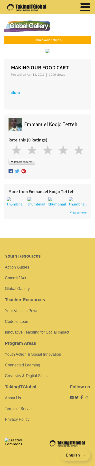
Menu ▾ (73, 26)
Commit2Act (15, 278)
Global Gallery (27, 26)
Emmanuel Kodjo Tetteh (50, 124)
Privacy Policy (17, 419)
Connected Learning (22, 365)
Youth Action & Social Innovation (33, 354)
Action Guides (17, 267)
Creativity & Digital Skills (26, 376)
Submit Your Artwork (47, 40)
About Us (13, 398)
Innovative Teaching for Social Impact (37, 332)
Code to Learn (17, 321)
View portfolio (78, 212)
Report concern (23, 162)
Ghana (15, 92)
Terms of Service (19, 409)
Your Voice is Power (22, 311)
